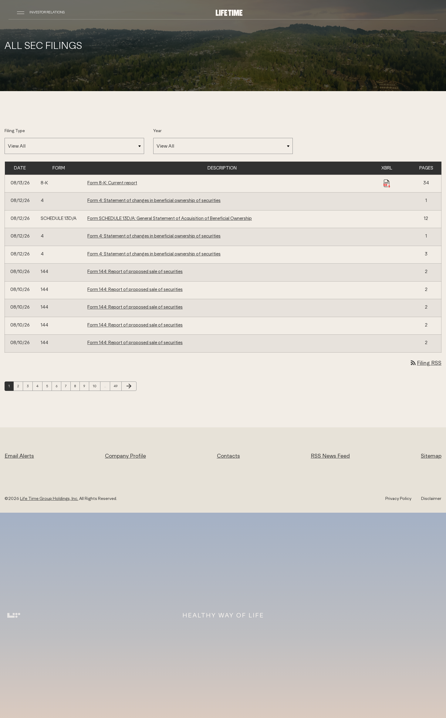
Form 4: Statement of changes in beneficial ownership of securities (154, 200)
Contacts (228, 456)
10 (96, 386)
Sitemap (431, 456)
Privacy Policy (398, 498)
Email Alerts (19, 456)
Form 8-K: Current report (112, 182)
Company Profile (125, 456)
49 (117, 386)
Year (157, 130)
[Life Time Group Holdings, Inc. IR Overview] (229, 12)
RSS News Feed (330, 456)
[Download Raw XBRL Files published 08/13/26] (386, 183)
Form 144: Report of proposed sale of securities (135, 271)
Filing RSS (425, 363)
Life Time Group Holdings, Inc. (49, 498)
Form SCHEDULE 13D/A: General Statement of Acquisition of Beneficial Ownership (169, 218)
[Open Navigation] (21, 12)
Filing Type (15, 130)
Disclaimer (431, 498)
